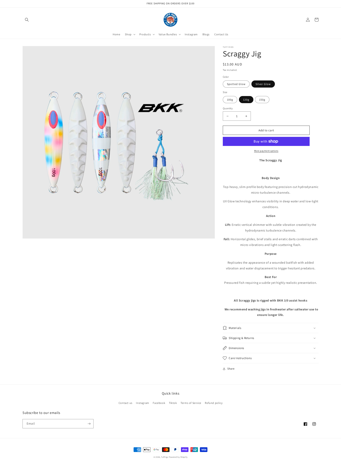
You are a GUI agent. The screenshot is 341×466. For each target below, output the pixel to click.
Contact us (125, 403)
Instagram (142, 403)
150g (262, 99)
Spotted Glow (236, 84)
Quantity (228, 108)
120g (246, 99)
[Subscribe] (89, 423)
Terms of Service (191, 403)
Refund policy (213, 403)
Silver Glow (263, 84)
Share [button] (231, 368)
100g (230, 99)
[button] (26, 19)
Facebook (159, 403)
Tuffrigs (164, 457)
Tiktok (173, 403)
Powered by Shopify (178, 457)
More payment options (266, 150)
